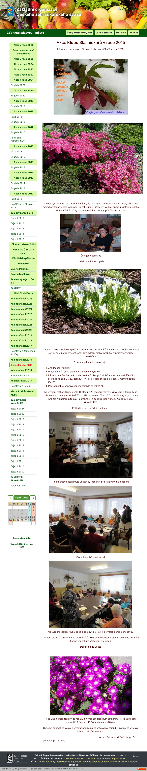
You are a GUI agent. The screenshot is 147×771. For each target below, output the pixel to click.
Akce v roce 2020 (24, 90)
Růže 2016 (16, 151)
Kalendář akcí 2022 (21, 319)
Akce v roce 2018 (23, 111)
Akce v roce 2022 (23, 74)
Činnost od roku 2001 (23, 244)
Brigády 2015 (18, 167)
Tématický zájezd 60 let (22, 281)
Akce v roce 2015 (23, 162)
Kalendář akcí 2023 (21, 314)
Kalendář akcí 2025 (21, 303)
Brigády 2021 (18, 85)
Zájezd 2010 (17, 466)
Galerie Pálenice (20, 268)
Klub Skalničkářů (23, 293)
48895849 (71, 758)
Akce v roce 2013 (23, 177)
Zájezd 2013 (17, 239)
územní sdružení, (46, 761)
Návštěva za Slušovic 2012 (22, 206)
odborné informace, (110, 761)
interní (136, 756)
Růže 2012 (16, 198)
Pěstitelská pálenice (23, 258)
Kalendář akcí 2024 (21, 309)
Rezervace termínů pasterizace (23, 52)
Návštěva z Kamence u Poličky (23, 352)
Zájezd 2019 (17, 218)
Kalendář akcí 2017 (21, 345)
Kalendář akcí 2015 (21, 365)
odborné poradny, (91, 761)
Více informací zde (76, 769)
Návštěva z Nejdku (21, 385)
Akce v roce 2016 (23, 146)
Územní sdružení (104, 32)
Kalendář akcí (18, 485)
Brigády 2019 (18, 106)
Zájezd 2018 (17, 424)
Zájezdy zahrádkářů (22, 212)
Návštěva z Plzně (20, 375)
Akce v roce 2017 (23, 127)
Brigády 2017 (18, 132)
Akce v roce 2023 (24, 69)
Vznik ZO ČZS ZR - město (23, 251)
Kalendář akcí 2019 (21, 335)
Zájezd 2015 (17, 228)
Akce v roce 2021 (23, 79)
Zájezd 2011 (17, 461)
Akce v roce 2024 (24, 64)
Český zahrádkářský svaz (79, 32)
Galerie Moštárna (20, 274)
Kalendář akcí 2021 (21, 324)
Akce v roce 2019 (23, 100)
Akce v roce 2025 (23, 58)
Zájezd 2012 (17, 455)
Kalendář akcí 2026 (21, 298)
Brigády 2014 (18, 183)
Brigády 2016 (18, 156)
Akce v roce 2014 (23, 172)
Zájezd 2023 (17, 413)
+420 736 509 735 (90, 758)
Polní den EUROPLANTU (18, 139)
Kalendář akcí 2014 (21, 370)
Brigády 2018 (18, 121)
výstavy (125, 761)
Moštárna (121, 32)
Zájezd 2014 (17, 233)
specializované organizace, (68, 761)
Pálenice (133, 32)
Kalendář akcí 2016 (21, 359)
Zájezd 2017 (17, 429)
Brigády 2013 (18, 188)
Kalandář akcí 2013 (21, 380)
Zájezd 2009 (17, 471)
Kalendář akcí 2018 (21, 340)
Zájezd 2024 (17, 408)
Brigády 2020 (18, 95)
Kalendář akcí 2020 (21, 330)
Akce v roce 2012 (23, 193)
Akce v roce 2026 (24, 44)
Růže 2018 (16, 116)
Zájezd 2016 (17, 223)
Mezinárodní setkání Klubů (22, 393)
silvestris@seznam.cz (116, 758)
